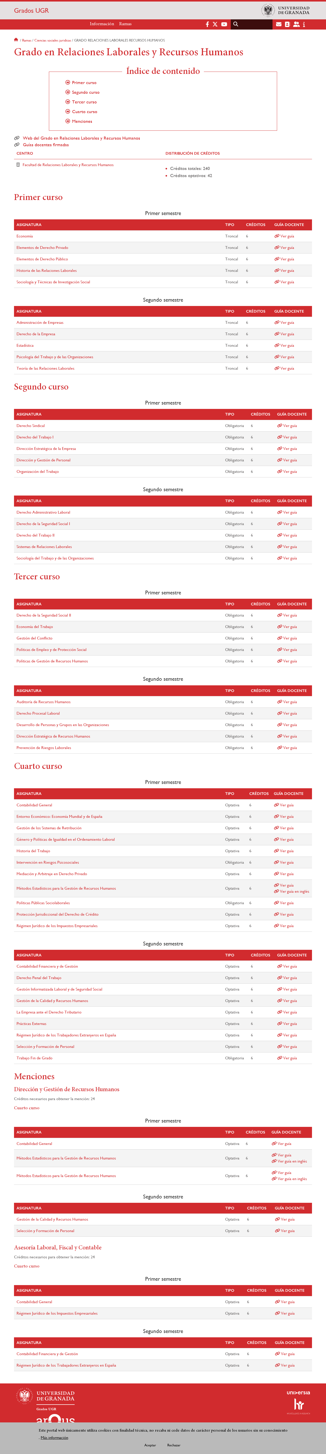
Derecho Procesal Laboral (38, 713)
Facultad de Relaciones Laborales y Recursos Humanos (68, 164)
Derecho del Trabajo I (35, 437)
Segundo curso (86, 92)
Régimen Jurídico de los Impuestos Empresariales (57, 925)
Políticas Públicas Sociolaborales (43, 902)
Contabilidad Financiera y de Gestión (47, 966)
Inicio (16, 40)
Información (102, 24)
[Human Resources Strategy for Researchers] (298, 1406)
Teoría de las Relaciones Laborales (45, 368)
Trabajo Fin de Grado (34, 1058)
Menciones (82, 121)
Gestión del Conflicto (34, 638)
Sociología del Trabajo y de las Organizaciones (55, 558)
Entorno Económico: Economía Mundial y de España (59, 816)
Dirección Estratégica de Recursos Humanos (53, 736)
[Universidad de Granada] (285, 10)
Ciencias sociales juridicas (52, 40)
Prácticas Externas (31, 1023)
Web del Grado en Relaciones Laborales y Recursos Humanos (81, 138)
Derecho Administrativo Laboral (43, 512)
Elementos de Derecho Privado (42, 247)
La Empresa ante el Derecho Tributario (49, 1012)
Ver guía (286, 236)
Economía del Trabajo (35, 626)
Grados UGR (31, 10)
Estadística (25, 345)
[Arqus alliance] (55, 1422)
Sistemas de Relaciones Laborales (44, 546)
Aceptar (150, 1445)
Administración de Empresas (40, 322)
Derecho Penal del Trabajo (39, 977)
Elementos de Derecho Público (42, 259)
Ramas (125, 24)
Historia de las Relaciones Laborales (47, 270)
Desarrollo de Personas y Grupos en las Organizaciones (63, 724)
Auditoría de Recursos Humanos (44, 701)
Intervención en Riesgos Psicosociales (48, 862)
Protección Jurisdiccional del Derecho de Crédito (58, 914)
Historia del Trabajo (33, 850)
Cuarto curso (84, 111)
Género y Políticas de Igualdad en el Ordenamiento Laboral (66, 839)
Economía (25, 236)
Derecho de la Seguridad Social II (44, 615)
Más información (54, 1437)
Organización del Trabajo (38, 471)
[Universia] (298, 1392)
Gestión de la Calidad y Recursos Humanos (52, 1000)
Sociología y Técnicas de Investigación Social (53, 281)
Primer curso (84, 82)
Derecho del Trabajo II (36, 535)
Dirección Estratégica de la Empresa (46, 448)
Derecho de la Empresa (36, 333)
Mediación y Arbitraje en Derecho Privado (52, 873)
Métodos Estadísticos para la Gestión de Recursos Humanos (66, 888)
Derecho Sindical (31, 425)
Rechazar (174, 1445)
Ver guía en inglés (294, 891)
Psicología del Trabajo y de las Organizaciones (55, 356)
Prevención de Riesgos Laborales (44, 747)
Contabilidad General (34, 805)
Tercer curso (84, 101)
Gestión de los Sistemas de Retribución (49, 827)
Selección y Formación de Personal (45, 1046)
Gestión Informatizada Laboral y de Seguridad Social (59, 989)
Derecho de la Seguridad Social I (43, 523)
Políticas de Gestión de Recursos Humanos (52, 661)
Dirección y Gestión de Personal (44, 460)
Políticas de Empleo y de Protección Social (52, 649)
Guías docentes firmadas (46, 144)
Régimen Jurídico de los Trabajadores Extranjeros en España (66, 1035)
